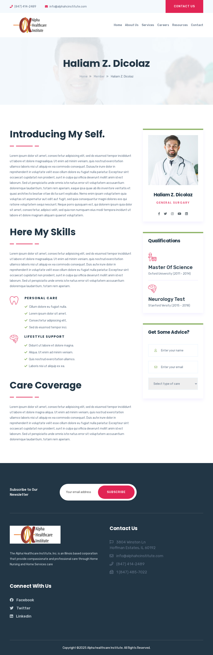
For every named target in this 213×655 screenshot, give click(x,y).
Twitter (23, 608)
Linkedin (23, 616)
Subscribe (116, 492)
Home (118, 25)
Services (148, 25)
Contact (197, 25)
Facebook (25, 600)
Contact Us (184, 6)
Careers (163, 25)
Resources (180, 25)
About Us (132, 25)
